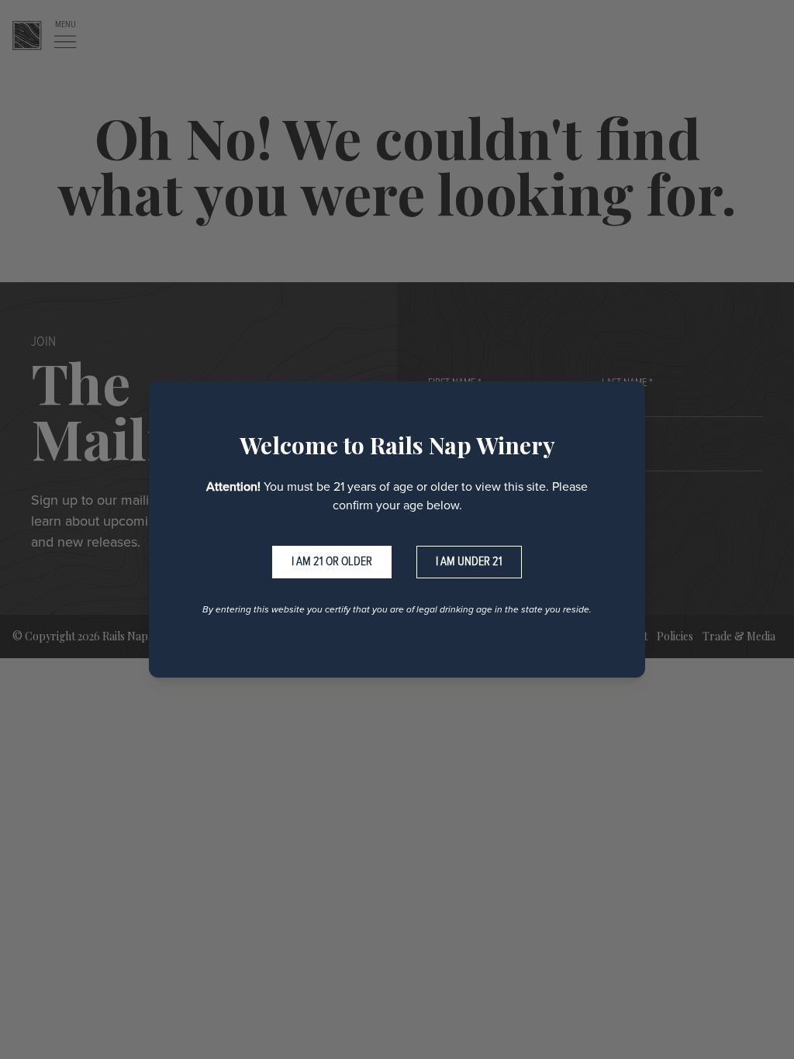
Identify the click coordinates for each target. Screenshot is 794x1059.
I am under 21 (469, 562)
